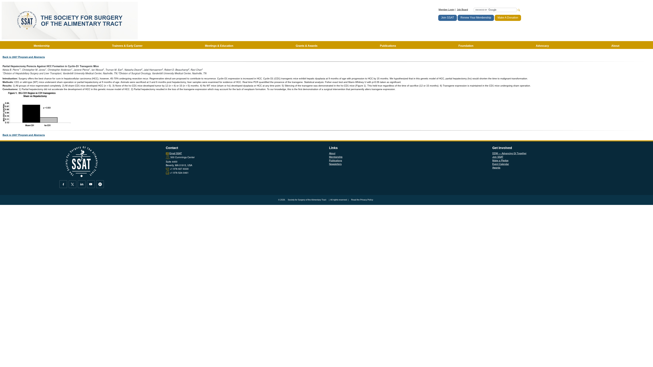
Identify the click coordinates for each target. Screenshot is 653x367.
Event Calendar (500, 164)
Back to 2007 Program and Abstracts (24, 57)
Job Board (462, 9)
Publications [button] (388, 45)
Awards (496, 167)
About (332, 153)
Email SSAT (175, 153)
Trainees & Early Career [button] (127, 45)
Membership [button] (42, 45)
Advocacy (542, 45)
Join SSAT (447, 17)
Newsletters (335, 164)
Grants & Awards (306, 45)
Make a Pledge (500, 160)
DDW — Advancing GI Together (509, 153)
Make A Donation (508, 17)
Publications (335, 160)
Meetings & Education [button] (219, 45)
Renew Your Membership (476, 17)
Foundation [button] (465, 45)
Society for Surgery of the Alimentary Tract (307, 200)
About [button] (615, 45)
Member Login (446, 9)
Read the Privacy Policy (362, 200)
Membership (335, 157)
